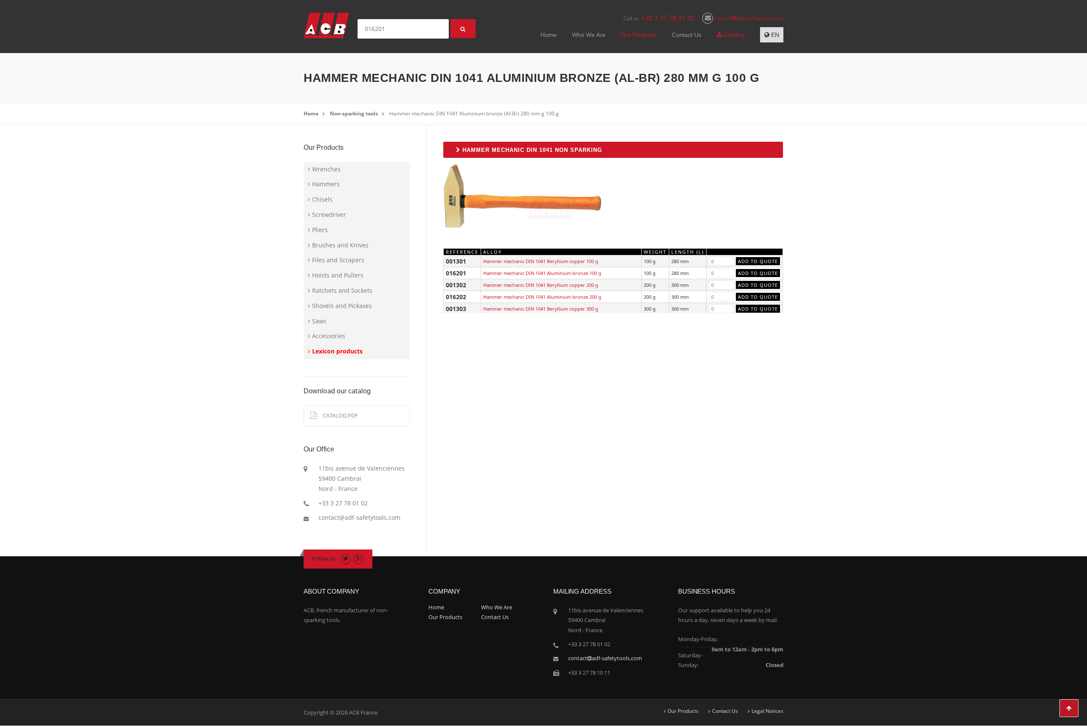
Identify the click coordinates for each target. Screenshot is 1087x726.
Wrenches (326, 169)
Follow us (323, 558)
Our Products (638, 34)
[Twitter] (346, 558)
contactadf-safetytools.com (748, 18)
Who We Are (588, 34)
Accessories (328, 336)
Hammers (326, 184)
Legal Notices (767, 711)
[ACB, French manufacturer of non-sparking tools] (326, 25)
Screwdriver (329, 214)
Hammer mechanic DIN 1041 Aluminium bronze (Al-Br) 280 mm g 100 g (474, 113)
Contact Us (686, 34)
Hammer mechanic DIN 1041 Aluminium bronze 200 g (542, 297)
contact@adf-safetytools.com (359, 517)
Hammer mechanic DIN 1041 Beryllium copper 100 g (540, 261)
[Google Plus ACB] (358, 558)
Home (549, 34)
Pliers (320, 230)
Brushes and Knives (340, 245)
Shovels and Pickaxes (342, 306)
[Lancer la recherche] (463, 28)
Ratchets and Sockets (342, 290)
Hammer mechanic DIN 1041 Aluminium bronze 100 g (542, 273)
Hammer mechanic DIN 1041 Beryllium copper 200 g (540, 285)
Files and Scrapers (338, 260)
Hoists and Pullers (337, 275)
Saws (319, 321)
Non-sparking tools (354, 113)
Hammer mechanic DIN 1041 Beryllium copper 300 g (540, 309)
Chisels (322, 199)
